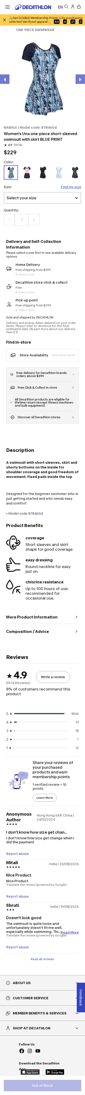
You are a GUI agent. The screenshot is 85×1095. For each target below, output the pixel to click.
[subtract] (9, 219)
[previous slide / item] (4, 79)
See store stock (63, 355)
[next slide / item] (80, 79)
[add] (34, 219)
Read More (70, 932)
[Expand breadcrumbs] (6, 30)
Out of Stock (42, 1085)
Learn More (45, 798)
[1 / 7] (42, 77)
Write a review (53, 677)
